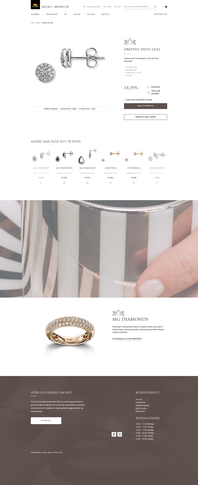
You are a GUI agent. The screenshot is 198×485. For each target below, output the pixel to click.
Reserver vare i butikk (146, 117)
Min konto (107, 7)
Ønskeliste (155, 87)
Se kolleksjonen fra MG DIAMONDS (127, 339)
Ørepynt (38, 23)
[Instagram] (119, 434)
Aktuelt (106, 14)
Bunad (77, 14)
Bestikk (91, 14)
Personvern (140, 412)
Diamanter (51, 14)
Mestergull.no (37, 452)
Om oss (117, 7)
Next (156, 167)
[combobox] (140, 7)
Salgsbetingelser (142, 406)
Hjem (32, 23)
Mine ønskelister (93, 7)
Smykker (35, 14)
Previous (41, 167)
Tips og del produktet (155, 92)
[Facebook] (114, 434)
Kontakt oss (160, 14)
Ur (65, 14)
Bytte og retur (141, 409)
